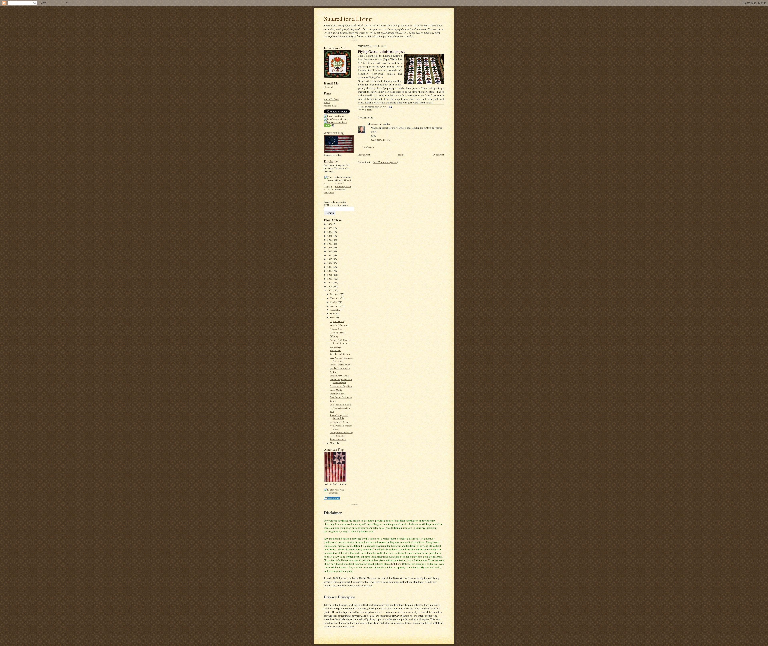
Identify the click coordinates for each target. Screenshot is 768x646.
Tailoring (334, 336)
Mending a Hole (337, 332)
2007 (330, 290)
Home (327, 102)
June (332, 317)
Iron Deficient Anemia (340, 368)
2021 (330, 235)
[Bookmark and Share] (335, 122)
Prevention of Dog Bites (341, 386)
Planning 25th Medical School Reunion (340, 341)
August (333, 309)
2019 (330, 243)
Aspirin (333, 371)
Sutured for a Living (348, 18)
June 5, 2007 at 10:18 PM (381, 140)
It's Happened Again (339, 421)
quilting (368, 109)
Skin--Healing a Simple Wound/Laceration (340, 406)
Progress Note (336, 328)
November (335, 298)
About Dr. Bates (331, 99)
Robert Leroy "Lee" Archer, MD (339, 417)
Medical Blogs (330, 105)
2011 (330, 274)
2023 (330, 228)
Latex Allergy (336, 346)
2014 (330, 263)
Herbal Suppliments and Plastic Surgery (341, 381)
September (335, 305)
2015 (330, 259)
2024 (330, 224)
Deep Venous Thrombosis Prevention (341, 359)
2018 (330, 247)
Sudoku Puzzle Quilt (339, 375)
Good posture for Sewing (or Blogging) (341, 434)
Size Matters (335, 350)
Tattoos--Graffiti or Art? (340, 364)
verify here (329, 192)
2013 (330, 266)
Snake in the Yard (338, 439)
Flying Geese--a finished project (381, 51)
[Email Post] (390, 107)
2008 (330, 286)
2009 (330, 282)
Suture (333, 400)
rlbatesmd (328, 86)
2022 (330, 231)
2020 (330, 239)
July (332, 313)
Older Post (438, 154)
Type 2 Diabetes (337, 321)
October (334, 301)
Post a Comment (368, 147)
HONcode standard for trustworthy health (343, 183)
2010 (330, 278)
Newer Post (364, 154)
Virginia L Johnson (338, 325)
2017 (330, 251)
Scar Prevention (337, 393)
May (332, 442)
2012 (330, 270)
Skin (332, 411)
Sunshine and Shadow (340, 353)
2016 (330, 255)
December (335, 294)
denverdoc (377, 124)
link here (396, 564)
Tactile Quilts (336, 389)
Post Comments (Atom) (385, 162)
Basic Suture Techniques (341, 397)
